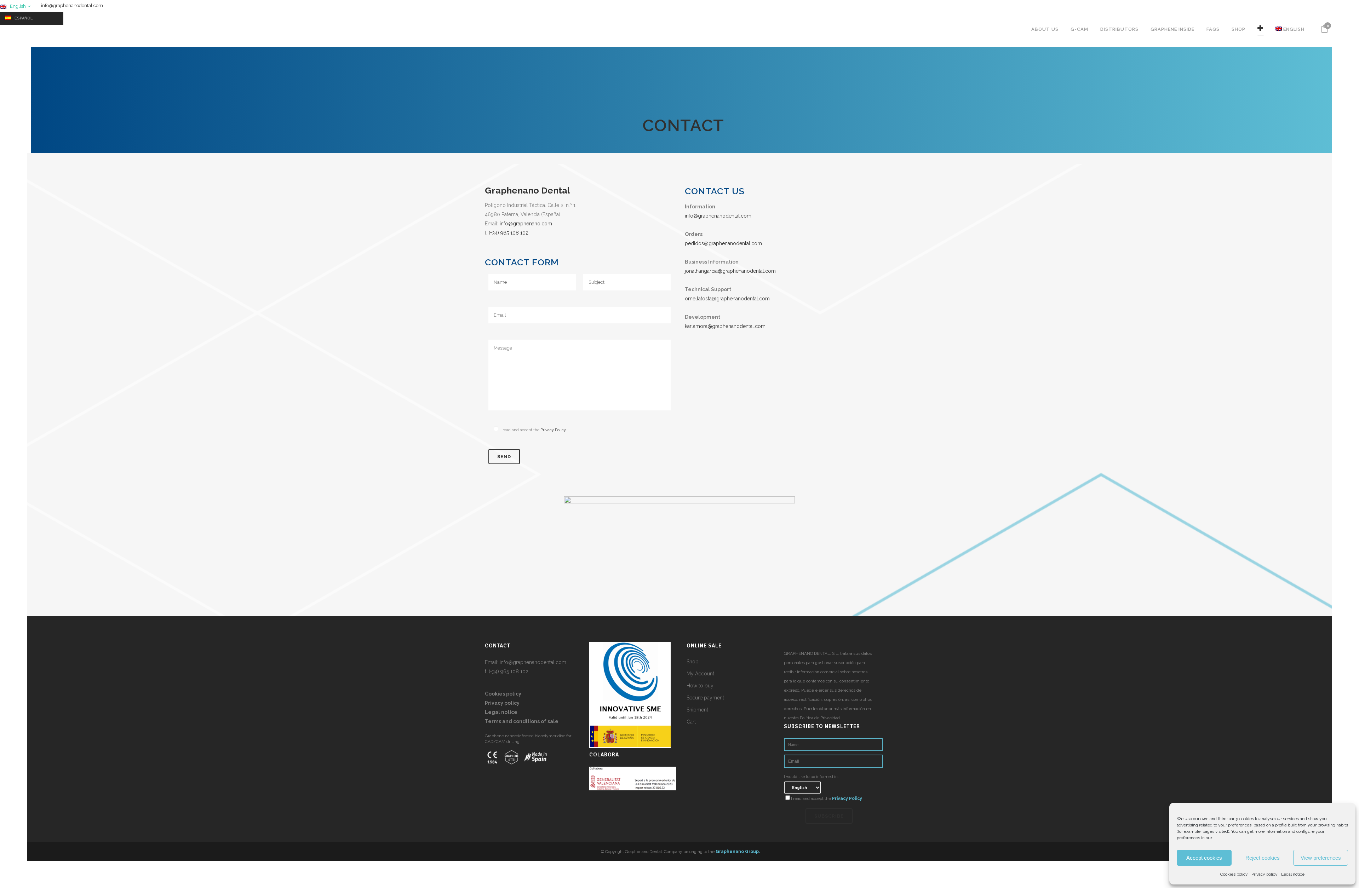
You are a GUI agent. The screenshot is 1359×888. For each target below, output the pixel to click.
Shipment (697, 710)
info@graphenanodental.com (72, 5)
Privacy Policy (553, 430)
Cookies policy (1234, 874)
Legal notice (1292, 874)
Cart (691, 722)
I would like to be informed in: (811, 776)
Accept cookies (1204, 858)
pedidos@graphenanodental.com (723, 243)
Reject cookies (1262, 858)
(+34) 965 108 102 (508, 233)
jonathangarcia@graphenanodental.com (730, 271)
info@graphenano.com (526, 223)
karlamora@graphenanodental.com (725, 326)
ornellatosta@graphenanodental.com (727, 298)
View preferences (1321, 858)
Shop (693, 661)
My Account (700, 673)
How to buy (700, 685)
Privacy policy (1264, 874)
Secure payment (705, 697)
